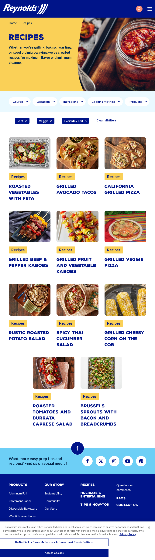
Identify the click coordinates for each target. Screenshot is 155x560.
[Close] (149, 527)
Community (52, 501)
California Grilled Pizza (122, 189)
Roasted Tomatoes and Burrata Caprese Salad (53, 415)
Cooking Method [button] (103, 101)
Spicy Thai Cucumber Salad (70, 338)
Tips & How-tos (95, 504)
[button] (139, 9)
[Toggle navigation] (149, 9)
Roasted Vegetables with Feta (24, 192)
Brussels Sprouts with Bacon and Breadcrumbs (99, 415)
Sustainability (53, 493)
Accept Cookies (54, 552)
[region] (77, 540)
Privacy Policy (127, 534)
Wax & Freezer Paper (22, 516)
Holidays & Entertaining (93, 494)
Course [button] (18, 101)
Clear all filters (106, 120)
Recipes (88, 485)
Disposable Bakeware (23, 508)
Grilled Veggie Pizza (124, 262)
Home (13, 23)
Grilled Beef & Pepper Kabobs (28, 262)
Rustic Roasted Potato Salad (29, 335)
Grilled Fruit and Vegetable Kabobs (76, 265)
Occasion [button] (43, 101)
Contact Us (127, 505)
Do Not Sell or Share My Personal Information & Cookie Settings (54, 542)
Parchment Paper (20, 501)
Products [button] (135, 101)
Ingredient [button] (70, 101)
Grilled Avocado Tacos (77, 189)
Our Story (51, 508)
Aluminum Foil (18, 493)
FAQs (121, 498)
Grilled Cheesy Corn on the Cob (124, 338)
